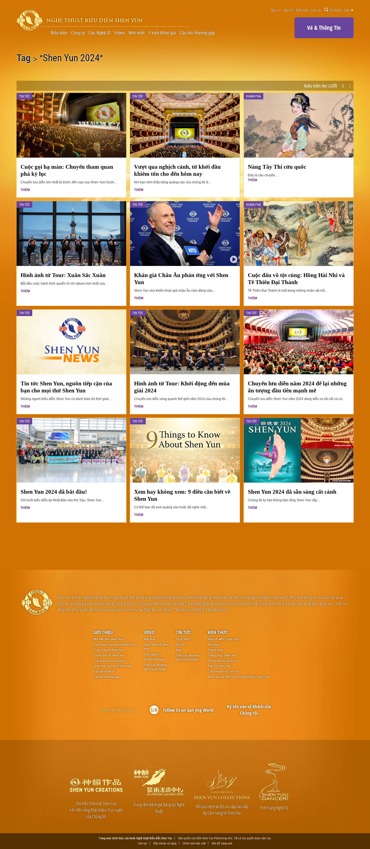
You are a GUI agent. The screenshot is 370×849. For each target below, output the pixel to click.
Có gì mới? (183, 639)
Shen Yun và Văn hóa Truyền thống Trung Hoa (238, 676)
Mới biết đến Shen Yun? (108, 639)
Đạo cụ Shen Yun (219, 666)
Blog (178, 650)
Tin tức (183, 632)
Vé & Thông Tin (324, 27)
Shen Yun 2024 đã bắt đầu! (54, 492)
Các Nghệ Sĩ (99, 33)
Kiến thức (302, 10)
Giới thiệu (103, 632)
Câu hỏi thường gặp (197, 33)
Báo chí (276, 10)
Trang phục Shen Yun (222, 655)
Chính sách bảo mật (194, 843)
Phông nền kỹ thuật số (222, 660)
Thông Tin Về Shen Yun (108, 655)
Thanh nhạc (215, 650)
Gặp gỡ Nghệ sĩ (104, 671)
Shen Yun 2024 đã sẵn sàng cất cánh (292, 492)
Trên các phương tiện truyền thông (155, 667)
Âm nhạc (213, 644)
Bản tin (288, 10)
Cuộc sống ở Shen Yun (108, 650)
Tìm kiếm (335, 10)
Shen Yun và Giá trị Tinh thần (112, 666)
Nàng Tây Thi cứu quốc (277, 167)
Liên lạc (316, 10)
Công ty (78, 33)
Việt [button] (347, 10)
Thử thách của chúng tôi (109, 660)
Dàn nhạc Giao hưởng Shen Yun (114, 644)
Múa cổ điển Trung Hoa (223, 639)
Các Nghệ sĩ (152, 654)
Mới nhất (137, 33)
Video (119, 33)
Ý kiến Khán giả (162, 33)
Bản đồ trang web (222, 843)
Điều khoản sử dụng (164, 843)
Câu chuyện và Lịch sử (223, 671)
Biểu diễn (59, 33)
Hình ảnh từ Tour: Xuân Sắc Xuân (63, 275)
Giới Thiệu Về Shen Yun (156, 646)
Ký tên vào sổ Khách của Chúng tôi (249, 709)
